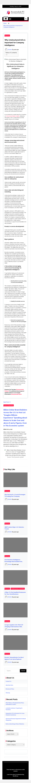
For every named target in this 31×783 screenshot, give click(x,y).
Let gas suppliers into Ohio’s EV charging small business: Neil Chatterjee (14, 626)
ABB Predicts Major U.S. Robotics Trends (14, 528)
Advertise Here (9, 685)
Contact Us (8, 681)
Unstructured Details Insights (12, 116)
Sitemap (8, 692)
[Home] (5, 18)
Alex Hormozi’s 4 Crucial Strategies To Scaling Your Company (15, 495)
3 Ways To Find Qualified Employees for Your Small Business (15, 593)
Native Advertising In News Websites (15, 724)
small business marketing (17, 588)
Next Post (6, 402)
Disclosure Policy (10, 689)
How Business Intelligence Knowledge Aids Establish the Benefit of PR (13, 560)
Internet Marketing (8, 405)
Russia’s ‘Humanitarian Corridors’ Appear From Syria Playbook (14, 658)
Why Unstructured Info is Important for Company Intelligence (15, 42)
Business (7, 35)
